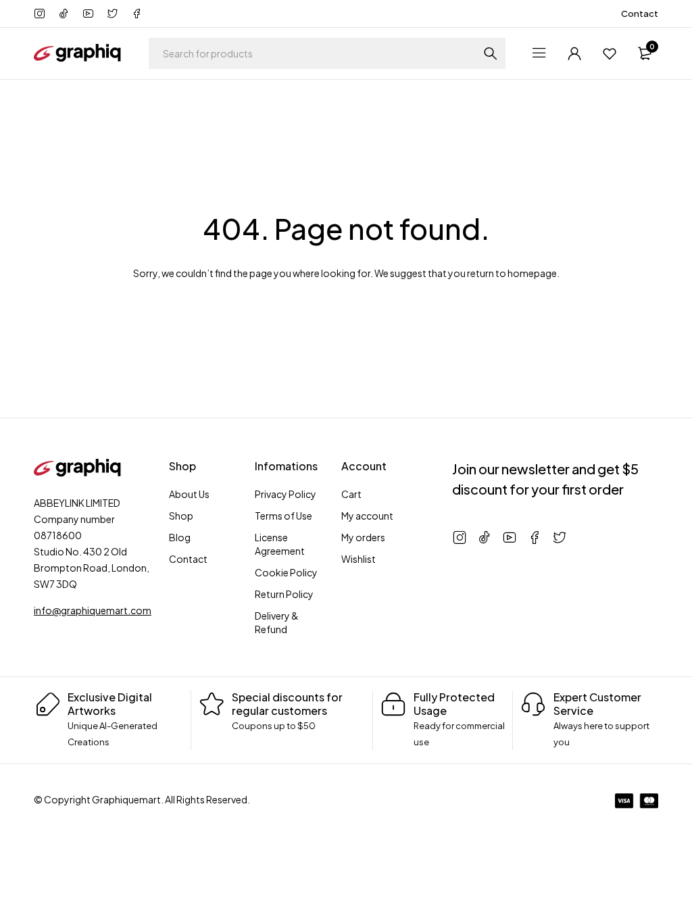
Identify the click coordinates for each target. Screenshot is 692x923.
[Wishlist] (609, 53)
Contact (639, 13)
